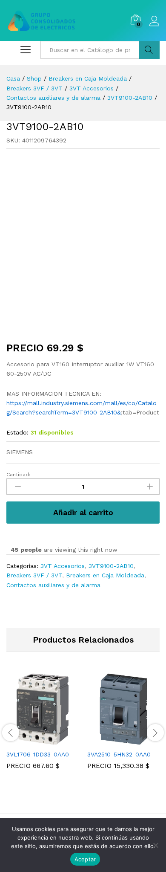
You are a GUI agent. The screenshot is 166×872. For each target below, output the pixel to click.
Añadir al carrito (83, 512)
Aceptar (85, 859)
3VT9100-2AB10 (111, 565)
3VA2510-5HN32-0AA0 (119, 754)
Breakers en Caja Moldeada (105, 575)
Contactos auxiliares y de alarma (53, 585)
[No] (155, 845)
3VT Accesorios (62, 565)
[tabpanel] (42, 727)
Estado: (17, 432)
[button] (33, 740)
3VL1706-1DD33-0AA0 (37, 754)
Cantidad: (18, 474)
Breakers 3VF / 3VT (34, 575)
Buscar (149, 50)
